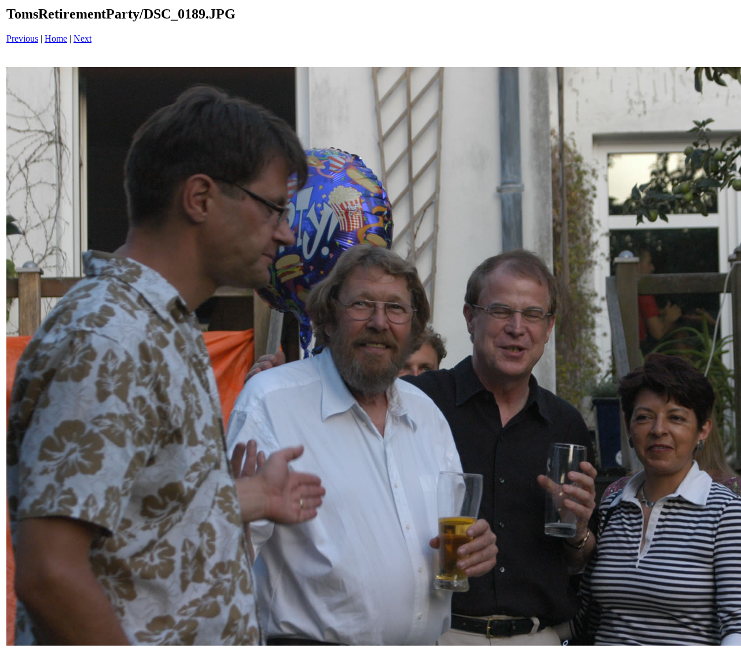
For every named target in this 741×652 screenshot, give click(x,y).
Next (82, 38)
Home (56, 38)
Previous (22, 38)
